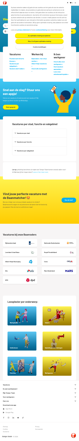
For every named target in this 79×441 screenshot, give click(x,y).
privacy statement (23, 30)
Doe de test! (69, 200)
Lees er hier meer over (40, 172)
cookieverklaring (41, 30)
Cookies (5, 429)
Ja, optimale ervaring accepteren (39, 36)
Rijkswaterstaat (10, 243)
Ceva (45, 261)
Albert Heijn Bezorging (13, 261)
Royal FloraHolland (50, 252)
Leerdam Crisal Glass (12, 252)
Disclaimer (6, 431)
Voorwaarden (39, 429)
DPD (6, 280)
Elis (6, 271)
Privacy (37, 426)
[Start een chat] (73, 435)
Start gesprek (10, 107)
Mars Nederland (49, 271)
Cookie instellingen (39, 47)
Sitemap (5, 426)
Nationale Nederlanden (52, 243)
